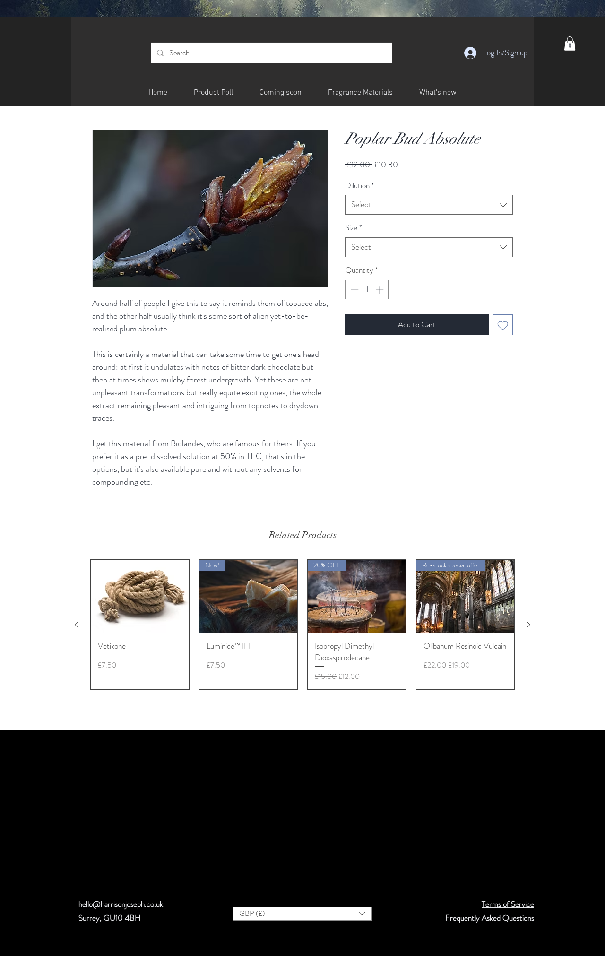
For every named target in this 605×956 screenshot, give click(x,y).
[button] (570, 43)
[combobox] (429, 205)
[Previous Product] (76, 624)
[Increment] (380, 289)
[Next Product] (528, 624)
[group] (302, 624)
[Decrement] (353, 289)
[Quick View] (140, 597)
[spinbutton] (367, 289)
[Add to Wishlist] (503, 324)
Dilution (359, 185)
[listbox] (302, 914)
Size (353, 227)
